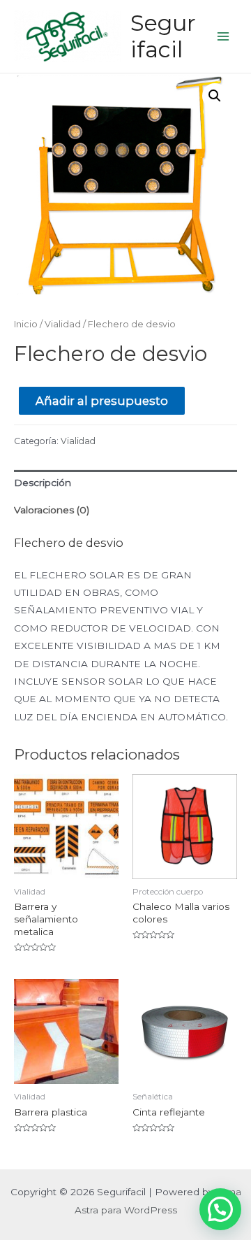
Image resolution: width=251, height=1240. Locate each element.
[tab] (125, 483)
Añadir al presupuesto (102, 401)
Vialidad (63, 324)
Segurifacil (163, 36)
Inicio (26, 324)
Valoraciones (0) (51, 509)
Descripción (42, 482)
